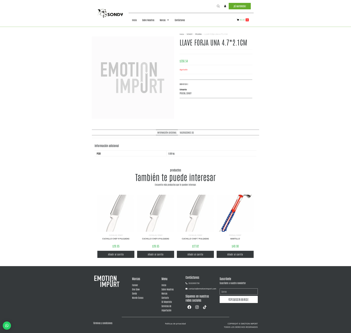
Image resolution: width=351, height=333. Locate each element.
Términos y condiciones (102, 322)
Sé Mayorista (167, 301)
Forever (135, 284)
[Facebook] (189, 307)
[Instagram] (197, 307)
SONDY (190, 34)
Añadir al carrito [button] (116, 254)
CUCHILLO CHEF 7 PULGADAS (195, 238)
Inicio (134, 19)
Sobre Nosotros (148, 19)
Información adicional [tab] (166, 132)
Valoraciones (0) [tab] (187, 132)
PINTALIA (232, 235)
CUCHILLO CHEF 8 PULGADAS (155, 238)
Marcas (162, 19)
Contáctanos (180, 19)
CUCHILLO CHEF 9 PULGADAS (115, 238)
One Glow (136, 289)
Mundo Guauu (137, 297)
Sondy (134, 293)
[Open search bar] (218, 6)
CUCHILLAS (113, 235)
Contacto (165, 297)
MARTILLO (235, 238)
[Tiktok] (205, 307)
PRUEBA (198, 34)
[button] (7, 325)
